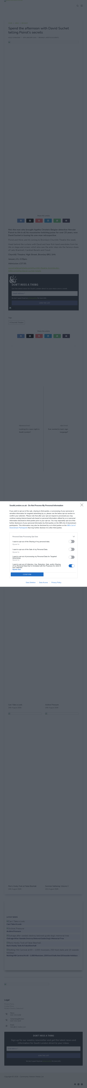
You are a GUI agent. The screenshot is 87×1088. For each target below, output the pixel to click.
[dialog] (43, 544)
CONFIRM (27, 574)
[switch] (72, 541)
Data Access (43, 582)
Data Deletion (31, 582)
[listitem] (43, 536)
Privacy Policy (56, 582)
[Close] (82, 506)
